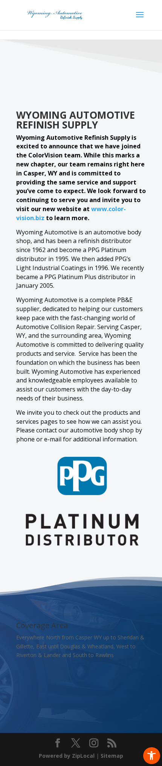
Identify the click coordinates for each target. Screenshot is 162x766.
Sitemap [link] (112, 755)
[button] (140, 19)
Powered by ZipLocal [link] (67, 755)
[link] (151, 755)
